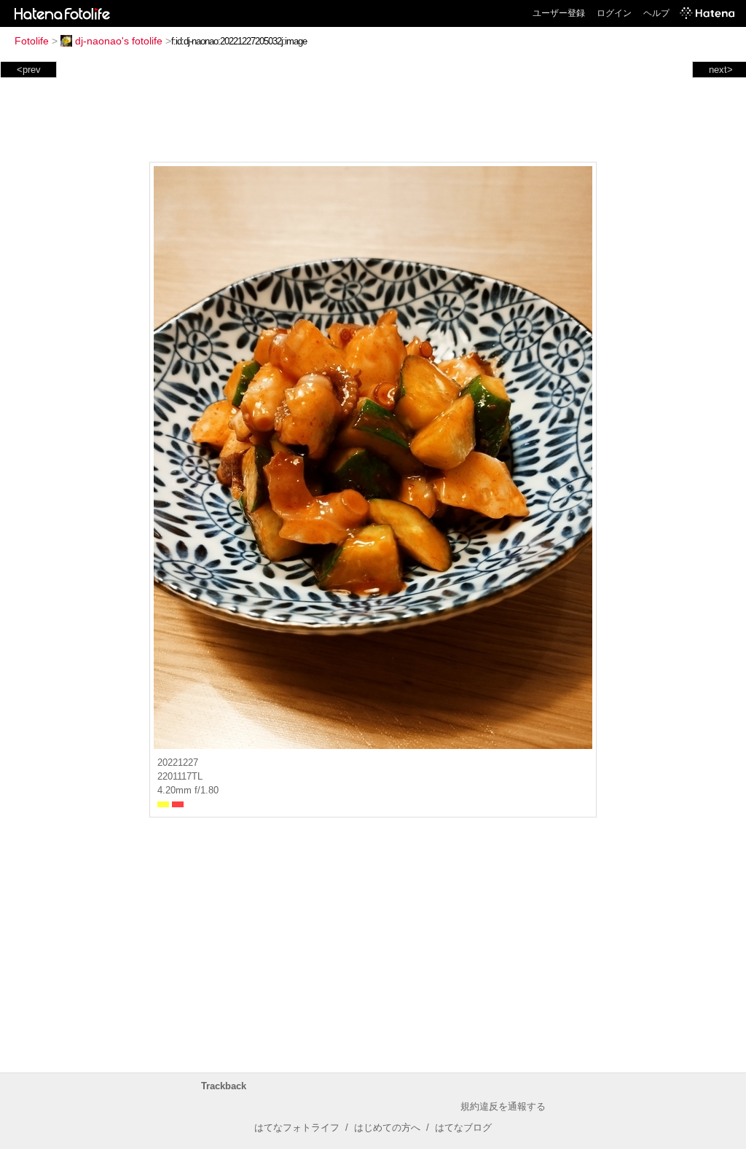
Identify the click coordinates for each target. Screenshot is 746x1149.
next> (721, 69)
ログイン (614, 13)
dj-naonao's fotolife (118, 41)
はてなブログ (463, 1127)
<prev (29, 69)
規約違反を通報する (503, 1106)
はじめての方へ (387, 1127)
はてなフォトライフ (296, 1127)
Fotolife (32, 41)
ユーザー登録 (559, 13)
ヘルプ (656, 13)
